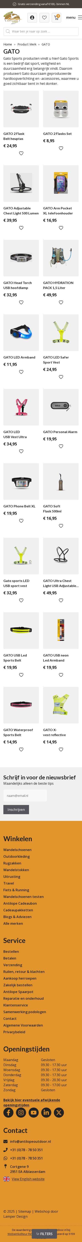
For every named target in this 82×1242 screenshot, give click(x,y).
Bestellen (11, 951)
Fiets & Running (16, 890)
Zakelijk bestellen (17, 985)
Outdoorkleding (16, 856)
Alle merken (13, 923)
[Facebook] (8, 1113)
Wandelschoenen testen (23, 896)
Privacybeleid (14, 1032)
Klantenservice (15, 1005)
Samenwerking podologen (24, 1012)
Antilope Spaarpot (18, 991)
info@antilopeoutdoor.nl (30, 1141)
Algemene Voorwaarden (23, 1025)
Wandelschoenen (17, 849)
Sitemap (24, 1211)
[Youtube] (34, 1113)
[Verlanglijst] (32, 17)
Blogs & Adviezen (17, 916)
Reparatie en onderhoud (23, 998)
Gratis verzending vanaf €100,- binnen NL (43, 4)
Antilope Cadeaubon (20, 903)
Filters (46, 1234)
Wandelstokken (16, 870)
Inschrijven (16, 809)
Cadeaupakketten (18, 910)
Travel (8, 883)
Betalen (9, 958)
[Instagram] (21, 1113)
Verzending (12, 965)
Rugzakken (12, 863)
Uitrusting (11, 876)
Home (7, 44)
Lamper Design (15, 1216)
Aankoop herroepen (19, 978)
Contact (10, 1018)
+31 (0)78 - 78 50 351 (26, 1150)
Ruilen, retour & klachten (24, 971)
